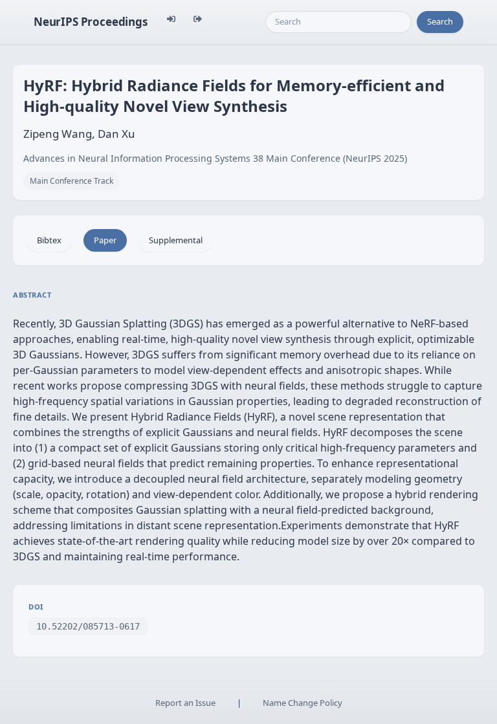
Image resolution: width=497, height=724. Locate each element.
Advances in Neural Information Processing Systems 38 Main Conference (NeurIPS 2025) (215, 158)
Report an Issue (185, 702)
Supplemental (176, 240)
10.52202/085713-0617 (88, 626)
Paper (105, 240)
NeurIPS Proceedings (91, 21)
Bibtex (49, 240)
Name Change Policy (302, 702)
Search (440, 21)
